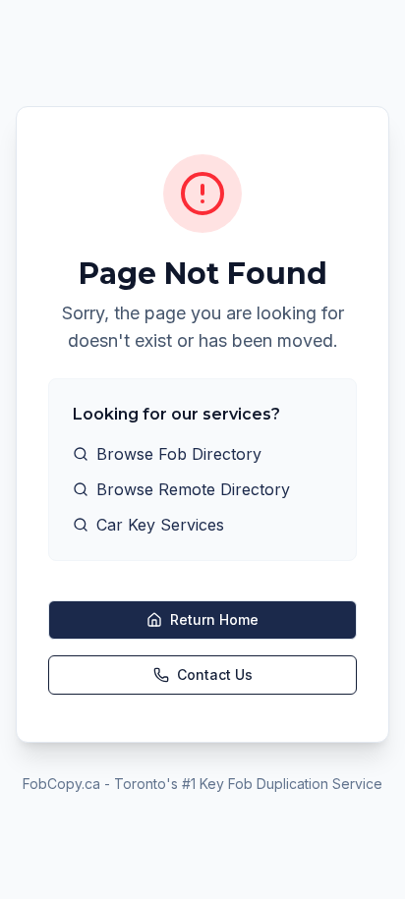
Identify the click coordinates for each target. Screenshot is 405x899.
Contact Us (215, 674)
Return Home (214, 619)
